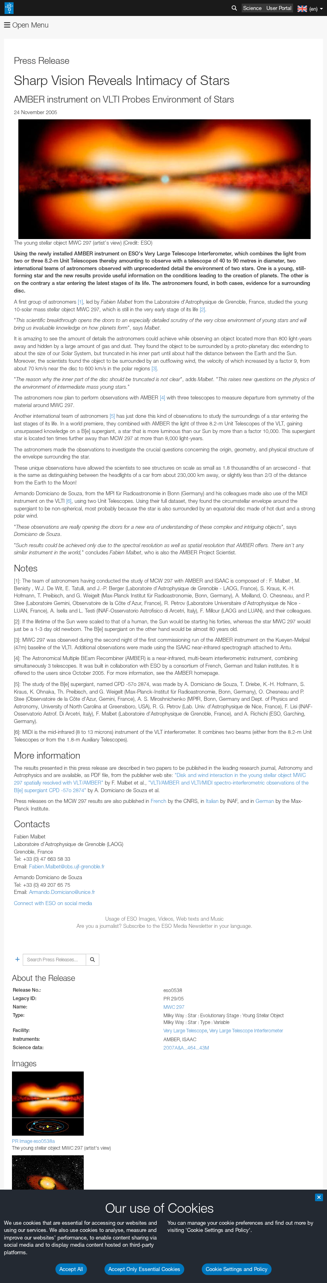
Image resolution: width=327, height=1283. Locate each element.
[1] (80, 302)
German (265, 801)
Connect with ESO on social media (53, 903)
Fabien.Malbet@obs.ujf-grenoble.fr (66, 866)
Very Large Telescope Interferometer (246, 1031)
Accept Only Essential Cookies (144, 1269)
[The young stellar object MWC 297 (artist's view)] (164, 179)
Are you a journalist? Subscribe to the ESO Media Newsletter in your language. (164, 926)
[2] (202, 309)
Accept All (71, 1269)
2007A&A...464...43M (186, 1048)
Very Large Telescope (185, 1031)
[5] (112, 416)
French (158, 801)
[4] (162, 397)
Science (252, 8)
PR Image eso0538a (33, 1141)
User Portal (279, 8)
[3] (154, 368)
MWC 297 (174, 1007)
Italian (212, 801)
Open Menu (29, 25)
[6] (68, 501)
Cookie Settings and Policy (237, 1269)
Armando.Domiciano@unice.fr (62, 892)
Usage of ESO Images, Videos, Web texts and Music (164, 918)
